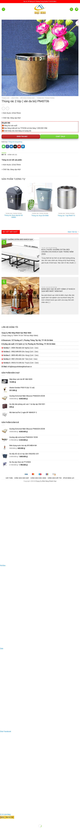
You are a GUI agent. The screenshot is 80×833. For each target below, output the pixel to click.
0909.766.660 (21, 136)
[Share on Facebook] (7, 146)
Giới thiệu (9, 478)
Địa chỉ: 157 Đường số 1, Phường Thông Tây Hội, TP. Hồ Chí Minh (40, 1)
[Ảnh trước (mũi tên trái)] (2, 829)
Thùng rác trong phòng (45, 98)
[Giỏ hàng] (76, 9)
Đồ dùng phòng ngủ (27, 98)
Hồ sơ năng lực (68, 478)
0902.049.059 (16, 352)
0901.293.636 (16, 359)
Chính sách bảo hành (38, 478)
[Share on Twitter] (11, 146)
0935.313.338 (16, 363)
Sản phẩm (14, 98)
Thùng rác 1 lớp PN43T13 (66, 216)
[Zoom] (4, 94)
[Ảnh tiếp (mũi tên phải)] (8, 829)
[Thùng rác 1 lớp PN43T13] (66, 197)
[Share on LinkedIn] (23, 146)
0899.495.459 (16, 355)
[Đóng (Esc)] (2, 821)
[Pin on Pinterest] (19, 146)
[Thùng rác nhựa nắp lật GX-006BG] (14, 197)
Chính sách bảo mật (21, 478)
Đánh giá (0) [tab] (12, 154)
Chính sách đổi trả (55, 478)
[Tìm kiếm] (71, 9)
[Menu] (3, 9)
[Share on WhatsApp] (3, 146)
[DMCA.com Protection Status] (7, 817)
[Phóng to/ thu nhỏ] (8, 821)
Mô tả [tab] (4, 154)
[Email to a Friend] (15, 146)
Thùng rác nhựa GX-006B (40, 216)
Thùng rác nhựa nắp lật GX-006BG (13, 216)
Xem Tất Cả (72, 232)
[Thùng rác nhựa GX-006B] (40, 197)
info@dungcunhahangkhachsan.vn (20, 367)
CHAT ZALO (60, 136)
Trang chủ (5, 98)
